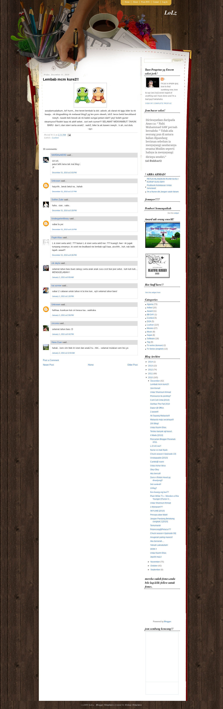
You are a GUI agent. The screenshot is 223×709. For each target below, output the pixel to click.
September (155, 569)
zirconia (55, 323)
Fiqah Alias (57, 237)
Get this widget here (152, 292)
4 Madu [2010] (156, 435)
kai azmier (56, 285)
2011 (150, 373)
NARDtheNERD (59, 155)
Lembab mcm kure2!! (61, 79)
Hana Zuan (57, 342)
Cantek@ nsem (157, 462)
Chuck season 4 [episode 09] (163, 533)
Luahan (55, 137)
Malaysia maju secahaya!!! (162, 419)
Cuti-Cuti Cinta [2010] (159, 400)
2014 (150, 362)
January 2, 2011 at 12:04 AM (63, 353)
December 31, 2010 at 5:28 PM (64, 210)
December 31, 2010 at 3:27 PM (64, 191)
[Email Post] (69, 134)
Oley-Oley (154, 469)
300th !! (153, 549)
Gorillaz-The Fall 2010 (160, 404)
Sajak (149, 335)
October (154, 566)
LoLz (170, 12)
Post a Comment (51, 360)
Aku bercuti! (155, 473)
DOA (149, 321)
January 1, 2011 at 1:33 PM (63, 296)
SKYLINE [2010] (157, 511)
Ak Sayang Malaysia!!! (160, 416)
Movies (150, 328)
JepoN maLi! (155, 557)
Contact (156, 2)
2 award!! (154, 412)
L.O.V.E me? (155, 446)
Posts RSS (145, 2)
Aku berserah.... (157, 541)
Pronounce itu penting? (160, 396)
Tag (148, 342)
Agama (150, 304)
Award (150, 311)
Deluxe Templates (133, 704)
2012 (150, 369)
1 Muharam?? (156, 507)
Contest (150, 318)
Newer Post (48, 365)
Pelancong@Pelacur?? (160, 529)
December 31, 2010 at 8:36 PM (64, 255)
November (155, 562)
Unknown (56, 181)
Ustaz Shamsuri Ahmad (160, 392)
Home (127, 2)
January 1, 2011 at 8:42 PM (63, 334)
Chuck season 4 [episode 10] (163, 454)
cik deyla (56, 263)
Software (151, 338)
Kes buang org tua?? (159, 492)
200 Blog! (154, 423)
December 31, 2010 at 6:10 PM (64, 229)
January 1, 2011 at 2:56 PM (63, 315)
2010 (150, 377)
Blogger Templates (105, 704)
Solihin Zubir (57, 199)
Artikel (149, 308)
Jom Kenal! (155, 388)
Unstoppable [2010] (159, 458)
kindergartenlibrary (60, 218)
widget (176, 213)
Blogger (167, 621)
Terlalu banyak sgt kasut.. (161, 431)
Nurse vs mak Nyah (158, 450)
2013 (150, 366)
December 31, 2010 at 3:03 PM (64, 173)
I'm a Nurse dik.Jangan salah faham (163, 192)
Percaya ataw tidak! (158, 515)
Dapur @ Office (157, 408)
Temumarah (155, 525)
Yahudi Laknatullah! (159, 545)
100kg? (153, 488)
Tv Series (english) (155, 349)
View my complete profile (158, 103)
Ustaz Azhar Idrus (158, 466)
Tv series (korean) (155, 345)
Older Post (132, 365)
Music (149, 332)
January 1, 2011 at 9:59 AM (63, 277)
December (155, 381)
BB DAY (150, 314)
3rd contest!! (155, 484)
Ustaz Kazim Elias (158, 427)
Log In (164, 2)
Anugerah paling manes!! (161, 537)
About (135, 2)
